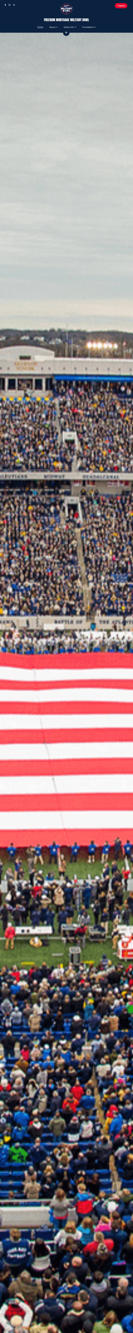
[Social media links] (5, 5)
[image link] (66, 9)
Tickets (121, 5)
